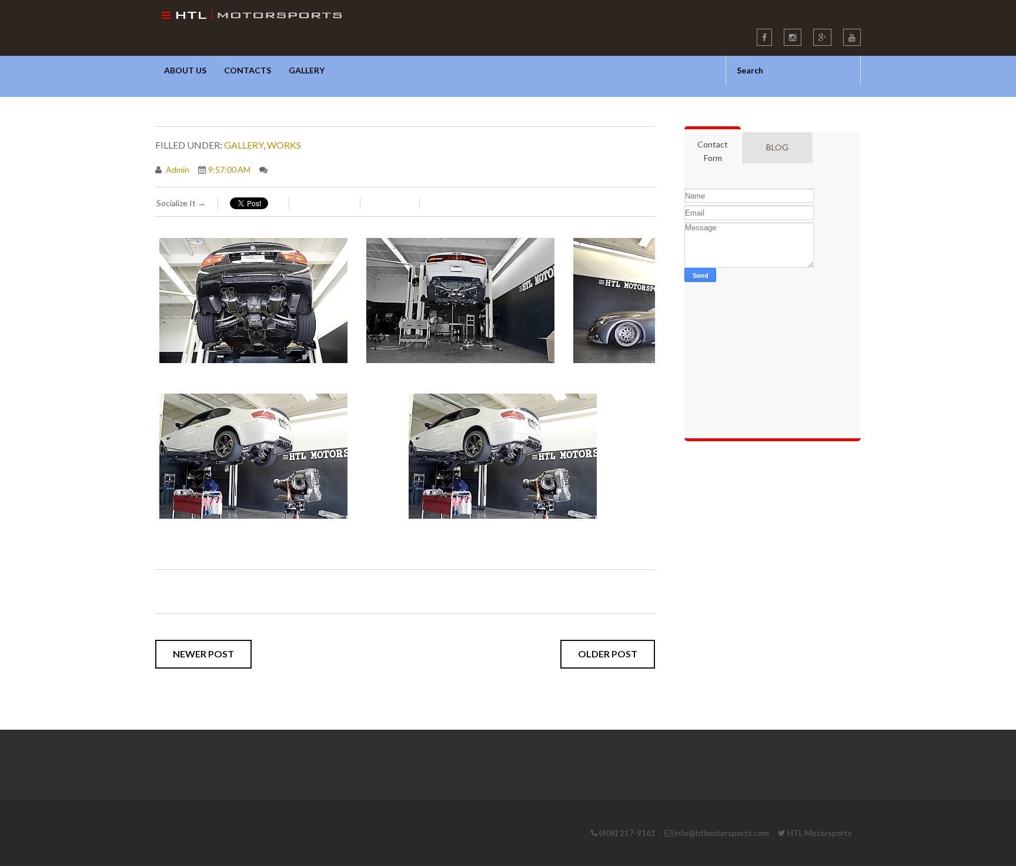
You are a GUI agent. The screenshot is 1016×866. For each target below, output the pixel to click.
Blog (777, 147)
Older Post (607, 653)
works (284, 144)
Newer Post (203, 653)
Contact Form (712, 150)
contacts (247, 70)
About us (185, 70)
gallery (307, 70)
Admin (176, 169)
